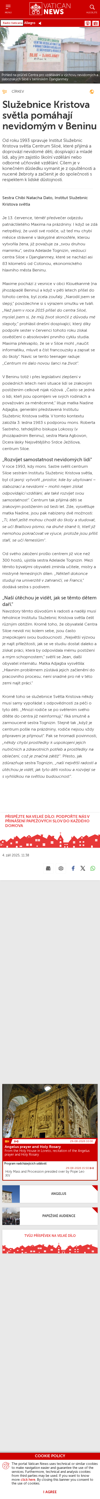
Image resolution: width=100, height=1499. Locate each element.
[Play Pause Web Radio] (41, 23)
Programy (95, 23)
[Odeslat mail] (48, 868)
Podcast (88, 23)
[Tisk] (61, 868)
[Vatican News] (50, 9)
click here (28, 1479)
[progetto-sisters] (92, 92)
